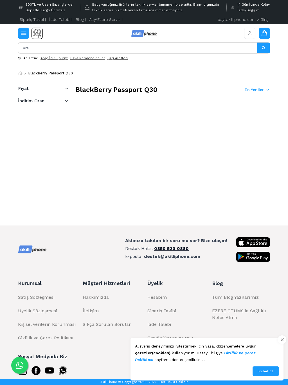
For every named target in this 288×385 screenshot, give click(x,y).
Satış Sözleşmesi (36, 297)
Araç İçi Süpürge (54, 58)
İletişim (91, 310)
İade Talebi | (60, 19)
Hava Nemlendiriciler (87, 58)
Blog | (81, 19)
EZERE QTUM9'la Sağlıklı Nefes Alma (239, 314)
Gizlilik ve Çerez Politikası (45, 337)
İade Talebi (159, 324)
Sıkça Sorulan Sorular (107, 324)
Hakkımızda (96, 297)
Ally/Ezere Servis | (106, 19)
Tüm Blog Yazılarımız (235, 297)
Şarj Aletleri (117, 58)
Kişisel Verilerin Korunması (47, 324)
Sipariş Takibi (161, 310)
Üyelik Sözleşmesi (37, 310)
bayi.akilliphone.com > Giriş (243, 19)
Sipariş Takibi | (33, 19)
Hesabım (157, 297)
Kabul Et (265, 371)
